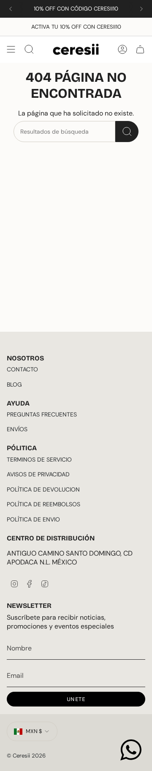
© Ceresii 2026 (26, 755)
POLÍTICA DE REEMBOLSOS (43, 504)
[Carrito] (140, 49)
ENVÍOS (17, 429)
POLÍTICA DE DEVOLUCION (43, 489)
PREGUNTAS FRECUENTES (42, 414)
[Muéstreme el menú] (11, 49)
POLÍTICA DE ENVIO (33, 519)
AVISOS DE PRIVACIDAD (38, 474)
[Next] (141, 9)
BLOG (14, 384)
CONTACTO (22, 369)
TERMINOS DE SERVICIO (39, 459)
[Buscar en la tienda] (126, 131)
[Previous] (10, 9)
